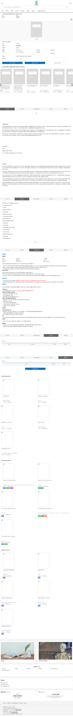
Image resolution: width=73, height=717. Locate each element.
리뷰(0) (51, 109)
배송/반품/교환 (36, 109)
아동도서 (33, 11)
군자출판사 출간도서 (42, 11)
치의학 (12, 11)
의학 (2, 11)
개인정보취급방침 (14, 703)
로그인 (70, 3)
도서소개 (7, 109)
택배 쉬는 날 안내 (4, 682)
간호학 (7, 11)
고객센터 (21, 703)
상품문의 (65, 109)
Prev (1, 85)
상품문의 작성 (35, 368)
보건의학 (22, 11)
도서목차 (22, 109)
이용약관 (9, 703)
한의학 (17, 11)
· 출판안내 (40, 668)
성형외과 (9, 41)
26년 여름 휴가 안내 (5, 684)
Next (72, 85)
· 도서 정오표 (28, 668)
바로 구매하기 (12, 63)
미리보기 (36, 39)
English (25, 703)
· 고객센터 (16, 668)
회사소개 (4, 703)
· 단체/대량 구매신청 (5, 670)
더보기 (35, 242)
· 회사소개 (3, 668)
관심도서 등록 (57, 63)
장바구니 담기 (35, 63)
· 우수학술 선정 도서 (54, 668)
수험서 (28, 11)
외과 (5, 41)
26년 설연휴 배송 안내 (5, 686)
